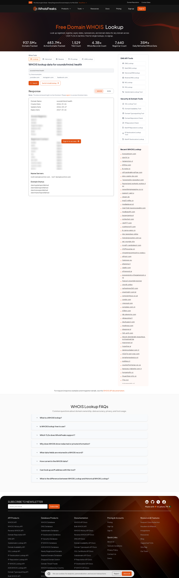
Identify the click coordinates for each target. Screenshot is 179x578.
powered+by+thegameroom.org (134, 276)
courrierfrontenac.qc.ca (131, 365)
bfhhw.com (126, 165)
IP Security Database (49, 539)
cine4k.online (127, 284)
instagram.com (48, 77)
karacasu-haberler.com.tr (132, 369)
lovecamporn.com (129, 154)
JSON (109, 91)
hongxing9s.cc (127, 372)
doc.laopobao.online (130, 234)
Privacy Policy (112, 550)
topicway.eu (127, 260)
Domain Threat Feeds (49, 564)
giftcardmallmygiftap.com (132, 172)
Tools (79, 9)
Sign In (109, 530)
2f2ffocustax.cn (128, 249)
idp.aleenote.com (129, 314)
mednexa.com (127, 325)
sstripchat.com (128, 219)
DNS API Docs (79, 539)
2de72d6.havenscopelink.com (134, 208)
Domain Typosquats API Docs (85, 547)
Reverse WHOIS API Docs (84, 535)
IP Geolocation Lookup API (18, 555)
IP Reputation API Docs (83, 559)
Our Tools (144, 551)
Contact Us (111, 554)
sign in (68, 95)
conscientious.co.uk (130, 296)
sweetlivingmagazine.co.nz (132, 189)
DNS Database (47, 526)
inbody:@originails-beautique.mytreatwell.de (133, 338)
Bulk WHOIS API (14, 576)
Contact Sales (146, 2)
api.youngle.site (128, 241)
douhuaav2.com (128, 322)
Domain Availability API (16, 547)
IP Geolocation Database (50, 535)
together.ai (126, 346)
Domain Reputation (133, 2)
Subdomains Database (50, 530)
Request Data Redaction (150, 522)
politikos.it (126, 361)
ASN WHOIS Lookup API (17, 568)
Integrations (145, 530)
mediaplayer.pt (128, 204)
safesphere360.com (130, 288)
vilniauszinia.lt (127, 318)
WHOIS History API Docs (83, 530)
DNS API (11, 539)
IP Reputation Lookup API (18, 559)
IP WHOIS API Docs (81, 568)
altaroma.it (126, 264)
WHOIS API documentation (113, 391)
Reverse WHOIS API (15, 530)
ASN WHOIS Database (50, 547)
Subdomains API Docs (82, 555)
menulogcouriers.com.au (131, 238)
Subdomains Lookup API (17, 543)
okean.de (126, 197)
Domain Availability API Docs (85, 543)
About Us (110, 542)
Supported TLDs (146, 543)
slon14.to (125, 157)
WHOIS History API (15, 526)
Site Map (143, 547)
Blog (142, 539)
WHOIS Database (48, 522)
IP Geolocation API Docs (83, 564)
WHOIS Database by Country (52, 568)
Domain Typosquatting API (18, 572)
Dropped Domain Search (50, 559)
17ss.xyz (125, 380)
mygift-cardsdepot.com (131, 245)
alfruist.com (126, 256)
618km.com (126, 311)
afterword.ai (127, 271)
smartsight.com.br (129, 292)
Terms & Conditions (114, 546)
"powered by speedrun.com (133, 180)
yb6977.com (127, 223)
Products (65, 9)
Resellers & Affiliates (148, 526)
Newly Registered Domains (51, 551)
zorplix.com (126, 299)
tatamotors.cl (127, 161)
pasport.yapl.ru (128, 193)
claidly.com (126, 267)
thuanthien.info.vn (129, 376)
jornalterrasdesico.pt (130, 357)
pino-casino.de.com (130, 176)
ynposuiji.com (127, 303)
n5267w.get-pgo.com (130, 354)
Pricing (118, 9)
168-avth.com (127, 333)
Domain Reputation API (17, 535)
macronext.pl (127, 342)
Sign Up (110, 526)
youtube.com (34, 77)
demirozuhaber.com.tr (130, 350)
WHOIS (99, 91)
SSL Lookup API (14, 551)
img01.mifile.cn (128, 200)
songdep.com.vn (128, 307)
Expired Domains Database (51, 555)
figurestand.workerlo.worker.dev (134, 184)
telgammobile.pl (128, 383)
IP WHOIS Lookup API (16, 564)
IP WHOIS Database (49, 543)
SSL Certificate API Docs (83, 551)
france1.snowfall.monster (132, 281)
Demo (109, 558)
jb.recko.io (126, 169)
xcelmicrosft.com (129, 226)
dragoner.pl (126, 329)
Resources (95, 9)
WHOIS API (12, 522)
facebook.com (62, 77)
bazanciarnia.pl (128, 215)
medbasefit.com (128, 212)
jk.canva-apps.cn (128, 230)
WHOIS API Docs (80, 522)
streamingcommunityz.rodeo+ (133, 253)
